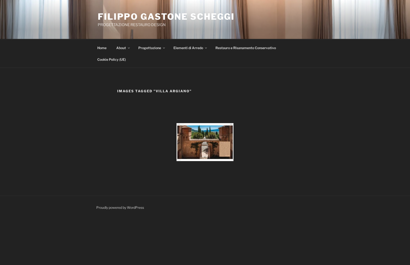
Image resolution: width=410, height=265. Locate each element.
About (121, 48)
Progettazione (149, 48)
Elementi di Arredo (188, 48)
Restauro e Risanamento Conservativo (245, 48)
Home (102, 48)
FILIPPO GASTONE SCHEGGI (166, 16)
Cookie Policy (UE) (111, 59)
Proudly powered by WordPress (120, 207)
